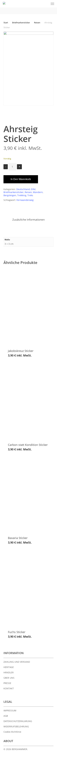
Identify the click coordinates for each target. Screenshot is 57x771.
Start (5, 22)
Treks (30, 195)
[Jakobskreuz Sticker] (29, 307)
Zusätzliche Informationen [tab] (28, 219)
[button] (52, 3)
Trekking (21, 195)
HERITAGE (8, 667)
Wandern (38, 192)
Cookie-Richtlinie (12, 731)
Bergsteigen (9, 195)
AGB (5, 715)
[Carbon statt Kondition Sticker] (30, 400)
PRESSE (7, 683)
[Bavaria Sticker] (29, 494)
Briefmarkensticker (21, 22)
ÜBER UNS (8, 677)
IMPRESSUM (9, 710)
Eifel (33, 189)
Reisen (37, 22)
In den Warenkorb (21, 179)
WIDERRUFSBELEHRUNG (16, 726)
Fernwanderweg (25, 200)
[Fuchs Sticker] (30, 587)
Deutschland (23, 189)
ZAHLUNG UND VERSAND (16, 661)
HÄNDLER (8, 672)
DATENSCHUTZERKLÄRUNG (17, 721)
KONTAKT (8, 688)
